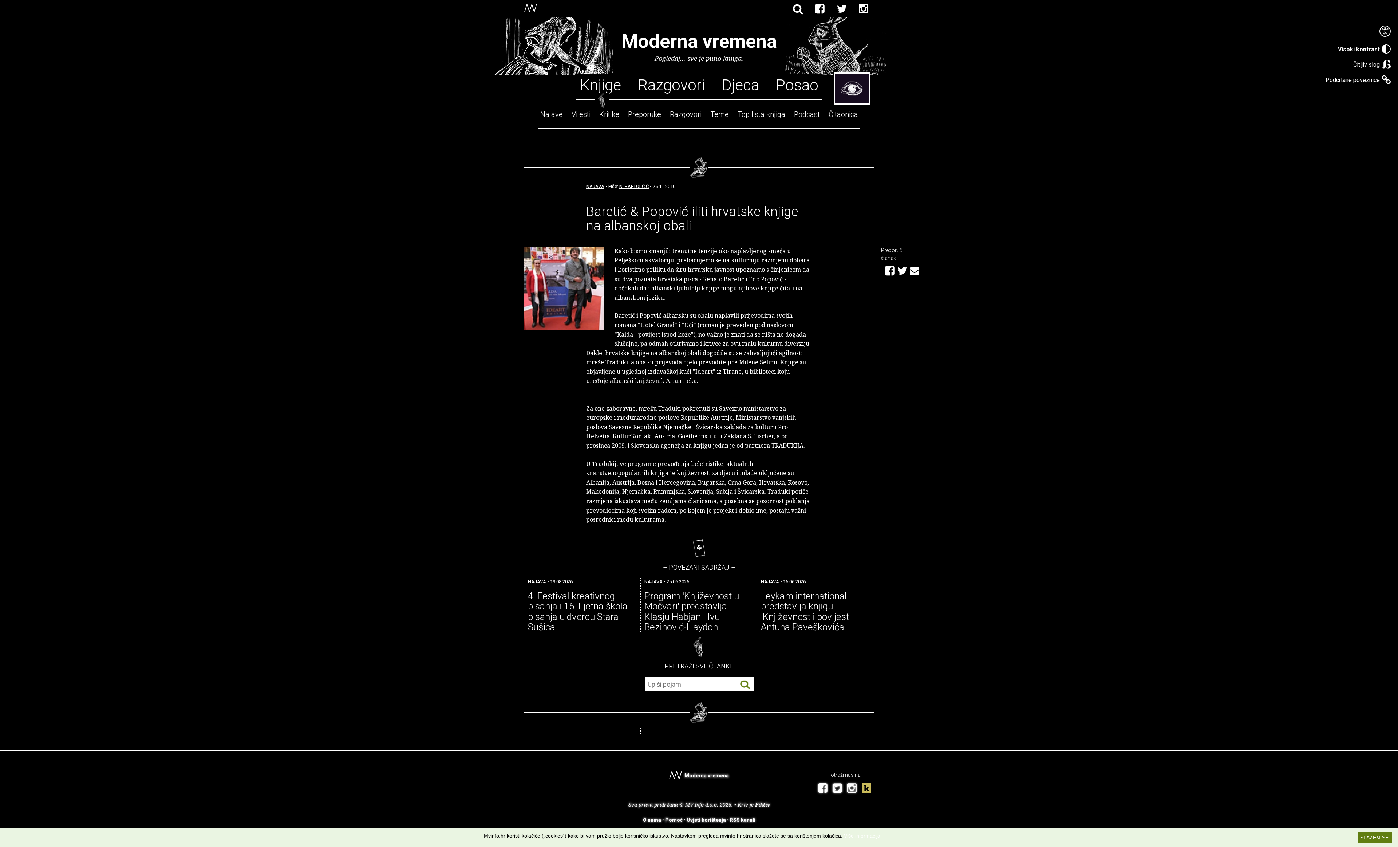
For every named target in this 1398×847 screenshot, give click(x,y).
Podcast (807, 114)
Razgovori (671, 84)
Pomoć (674, 820)
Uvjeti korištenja (706, 820)
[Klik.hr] (866, 789)
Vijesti (581, 114)
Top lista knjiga (761, 114)
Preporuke (644, 114)
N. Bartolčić (634, 186)
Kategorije (852, 88)
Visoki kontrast (1359, 49)
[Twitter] (841, 9)
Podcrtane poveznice (1353, 80)
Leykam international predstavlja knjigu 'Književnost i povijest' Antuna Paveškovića (806, 612)
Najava (595, 186)
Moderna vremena (699, 41)
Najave (551, 114)
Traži (745, 684)
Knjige (600, 84)
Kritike (609, 114)
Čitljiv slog (1366, 64)
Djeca (740, 84)
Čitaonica (843, 114)
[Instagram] (863, 9)
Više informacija (862, 836)
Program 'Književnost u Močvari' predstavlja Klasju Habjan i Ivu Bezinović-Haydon (691, 612)
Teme (719, 114)
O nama (652, 820)
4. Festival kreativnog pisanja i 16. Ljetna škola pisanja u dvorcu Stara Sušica (578, 612)
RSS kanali (742, 820)
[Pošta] (914, 269)
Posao (797, 84)
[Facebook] (820, 9)
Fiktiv (762, 804)
